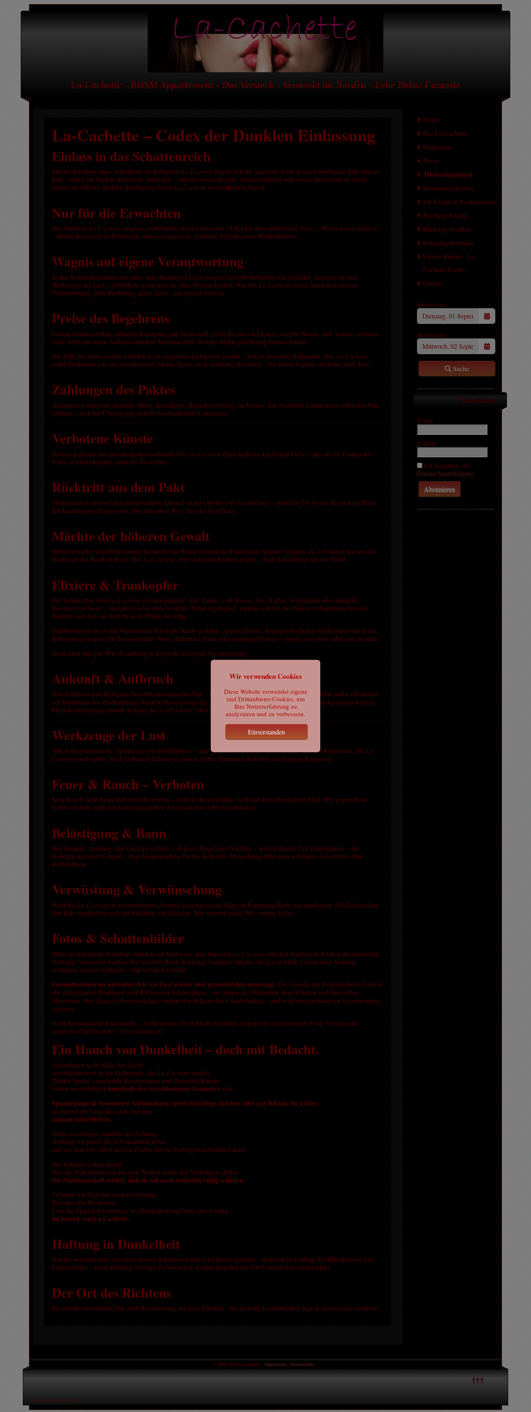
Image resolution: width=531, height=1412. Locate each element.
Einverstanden (266, 731)
